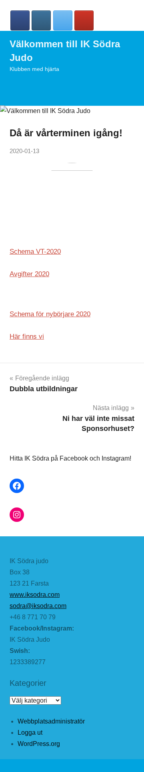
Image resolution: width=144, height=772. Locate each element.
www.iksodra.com (35, 594)
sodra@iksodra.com (38, 605)
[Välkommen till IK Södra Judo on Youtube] (84, 20)
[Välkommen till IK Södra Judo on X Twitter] (62, 20)
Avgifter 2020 (29, 274)
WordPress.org (39, 743)
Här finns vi (27, 336)
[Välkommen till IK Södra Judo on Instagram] (41, 20)
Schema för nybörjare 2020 (50, 314)
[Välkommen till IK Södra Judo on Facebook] (20, 20)
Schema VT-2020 (35, 251)
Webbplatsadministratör (51, 721)
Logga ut (30, 732)
